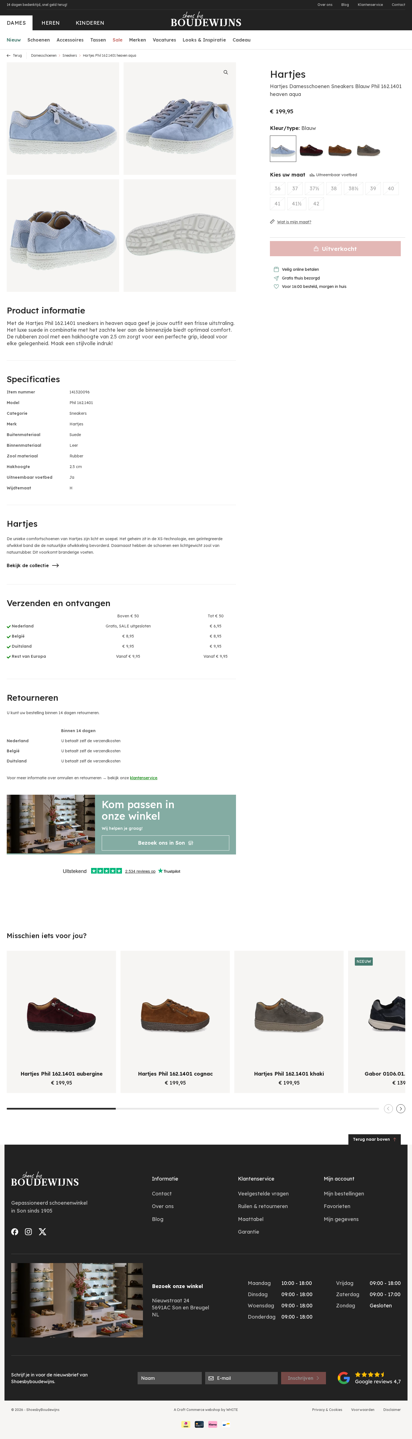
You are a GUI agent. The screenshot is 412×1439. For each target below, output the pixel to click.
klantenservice (143, 777)
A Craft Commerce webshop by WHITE (206, 1410)
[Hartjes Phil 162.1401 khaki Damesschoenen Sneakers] (368, 148)
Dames (16, 23)
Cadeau (242, 40)
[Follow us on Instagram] (28, 1231)
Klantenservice (370, 5)
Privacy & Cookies (327, 1410)
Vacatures (164, 40)
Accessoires (70, 40)
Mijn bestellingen (344, 1193)
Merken (137, 40)
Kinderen (90, 23)
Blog (345, 5)
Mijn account (339, 1179)
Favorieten (337, 1206)
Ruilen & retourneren (263, 1206)
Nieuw (14, 40)
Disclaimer (392, 1410)
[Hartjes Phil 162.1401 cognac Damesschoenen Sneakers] (340, 148)
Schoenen (38, 40)
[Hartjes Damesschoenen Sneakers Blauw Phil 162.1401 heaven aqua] (283, 149)
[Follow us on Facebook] (14, 1231)
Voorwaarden (362, 1410)
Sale (117, 40)
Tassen (98, 40)
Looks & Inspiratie (204, 40)
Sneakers (70, 55)
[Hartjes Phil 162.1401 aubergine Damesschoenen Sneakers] (311, 148)
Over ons (325, 5)
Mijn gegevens (341, 1219)
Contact (398, 5)
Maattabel (250, 1219)
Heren (50, 23)
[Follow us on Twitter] (43, 1231)
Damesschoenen (44, 55)
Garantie (248, 1232)
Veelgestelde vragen (263, 1193)
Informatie (165, 1179)
